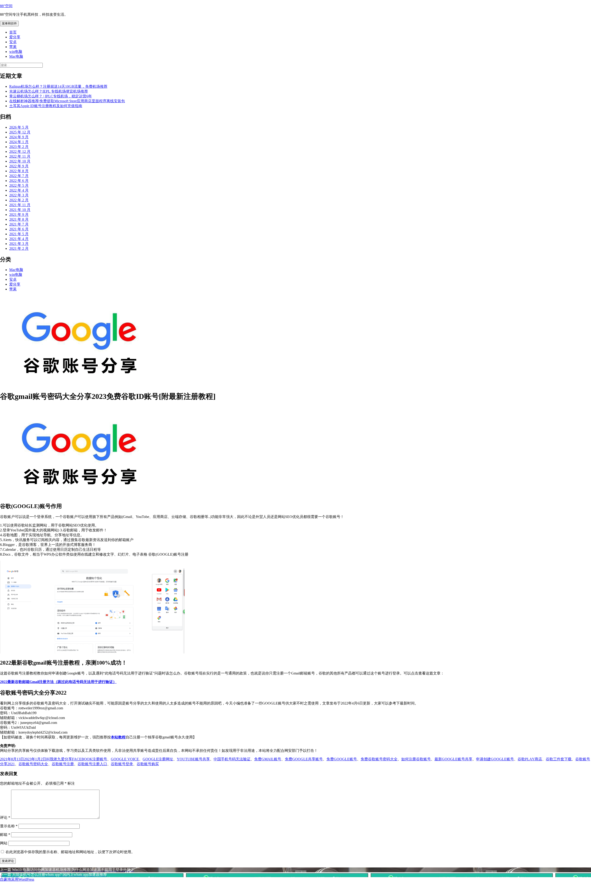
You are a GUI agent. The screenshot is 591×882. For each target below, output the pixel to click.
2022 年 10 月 (19, 161)
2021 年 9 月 (19, 215)
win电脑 (15, 52)
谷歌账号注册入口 (92, 764)
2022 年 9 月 (19, 166)
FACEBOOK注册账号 (89, 759)
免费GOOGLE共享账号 (304, 759)
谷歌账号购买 (148, 764)
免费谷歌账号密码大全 (379, 759)
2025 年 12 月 (19, 132)
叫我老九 (53, 759)
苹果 (13, 47)
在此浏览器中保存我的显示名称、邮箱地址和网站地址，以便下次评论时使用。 (70, 852)
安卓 (13, 42)
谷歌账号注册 (63, 764)
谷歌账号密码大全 (33, 764)
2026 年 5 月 (19, 127)
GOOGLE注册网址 (158, 759)
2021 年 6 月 (19, 229)
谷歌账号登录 (122, 764)
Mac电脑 (16, 56)
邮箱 (5, 835)
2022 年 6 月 (19, 181)
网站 (3, 843)
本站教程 (118, 737)
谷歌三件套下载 (559, 759)
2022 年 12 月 (19, 152)
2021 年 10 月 (19, 210)
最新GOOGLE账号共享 (453, 759)
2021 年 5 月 (19, 234)
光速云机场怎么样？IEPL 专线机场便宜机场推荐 (48, 91)
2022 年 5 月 (19, 185)
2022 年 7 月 (19, 176)
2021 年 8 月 (19, 219)
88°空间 (6, 6)
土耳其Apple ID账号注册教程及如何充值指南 (45, 106)
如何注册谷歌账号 (416, 759)
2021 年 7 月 (19, 224)
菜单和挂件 (9, 23)
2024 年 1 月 (19, 142)
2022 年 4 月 (19, 190)
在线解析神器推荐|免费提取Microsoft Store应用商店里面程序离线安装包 (67, 101)
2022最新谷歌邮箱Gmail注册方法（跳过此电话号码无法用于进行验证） (58, 682)
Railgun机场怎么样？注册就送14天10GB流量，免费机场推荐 (58, 86)
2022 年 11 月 (19, 156)
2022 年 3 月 (19, 195)
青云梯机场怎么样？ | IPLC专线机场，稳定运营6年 (50, 96)
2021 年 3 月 (19, 244)
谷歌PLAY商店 (530, 759)
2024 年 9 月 (19, 137)
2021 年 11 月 (19, 205)
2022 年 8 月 (19, 171)
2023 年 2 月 (19, 147)
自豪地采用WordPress (17, 879)
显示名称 (9, 826)
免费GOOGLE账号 (341, 759)
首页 (13, 32)
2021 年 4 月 (19, 239)
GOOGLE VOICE (125, 759)
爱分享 (14, 37)
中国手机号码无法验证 (232, 759)
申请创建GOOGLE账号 (495, 759)
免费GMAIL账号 (267, 759)
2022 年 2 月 (19, 200)
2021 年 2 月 (19, 248)
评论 (5, 817)
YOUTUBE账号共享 (193, 759)
